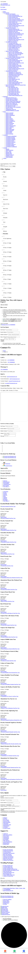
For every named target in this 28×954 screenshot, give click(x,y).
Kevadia (13, 107)
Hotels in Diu (8, 117)
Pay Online (5, 159)
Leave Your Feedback (7, 841)
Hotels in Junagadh (10, 130)
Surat (9, 108)
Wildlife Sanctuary (9, 150)
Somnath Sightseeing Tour (13, 29)
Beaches (7, 149)
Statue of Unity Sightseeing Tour (15, 52)
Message (2, 339)
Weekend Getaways (10, 154)
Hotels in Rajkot (9, 122)
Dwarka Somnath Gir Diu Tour (14, 45)
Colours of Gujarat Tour (13, 26)
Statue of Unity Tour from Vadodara (15, 53)
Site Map (5, 904)
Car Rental (5, 135)
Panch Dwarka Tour (7, 871)
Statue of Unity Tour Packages (12, 51)
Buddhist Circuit (9, 155)
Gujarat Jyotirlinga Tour (13, 64)
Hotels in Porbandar (10, 123)
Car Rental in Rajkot (10, 145)
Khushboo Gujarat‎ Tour (13, 76)
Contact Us (5, 833)
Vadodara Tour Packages (8, 860)
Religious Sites (9, 153)
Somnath (11, 100)
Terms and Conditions (7, 834)
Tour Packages (6, 12)
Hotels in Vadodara (10, 126)
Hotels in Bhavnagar (10, 129)
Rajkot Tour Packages (7, 858)
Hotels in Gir (8, 116)
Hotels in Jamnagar (10, 119)
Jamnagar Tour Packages (8, 856)
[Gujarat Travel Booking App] (9, 456)
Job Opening (5, 839)
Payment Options (6, 828)
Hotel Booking (6, 825)
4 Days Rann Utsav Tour (13, 90)
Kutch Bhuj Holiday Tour (13, 94)
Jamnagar (12, 104)
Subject (2, 433)
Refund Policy (6, 844)
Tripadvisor (7, 463)
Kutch (13, 102)
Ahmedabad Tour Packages (11, 70)
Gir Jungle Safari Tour (13, 43)
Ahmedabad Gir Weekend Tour (14, 44)
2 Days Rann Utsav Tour (13, 88)
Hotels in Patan (9, 132)
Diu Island (10, 105)
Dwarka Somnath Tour (13, 17)
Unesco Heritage (9, 157)
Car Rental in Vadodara (10, 139)
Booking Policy (6, 843)
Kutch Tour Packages (10, 84)
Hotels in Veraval (9, 124)
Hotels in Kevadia (9, 133)
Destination (5, 96)
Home (4, 11)
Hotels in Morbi (9, 131)
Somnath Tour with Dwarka (14, 32)
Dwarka (12, 98)
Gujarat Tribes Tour (12, 80)
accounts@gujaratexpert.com (11, 383)
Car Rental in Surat (10, 143)
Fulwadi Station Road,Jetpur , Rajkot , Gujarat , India (14, 888)
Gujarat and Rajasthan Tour (14, 83)
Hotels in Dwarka (9, 114)
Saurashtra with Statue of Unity (14, 54)
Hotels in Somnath (9, 112)
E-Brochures (5, 823)
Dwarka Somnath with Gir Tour (14, 23)
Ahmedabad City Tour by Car (14, 72)
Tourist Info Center (7, 824)
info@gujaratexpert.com (15, 378)
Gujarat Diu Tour (11, 77)
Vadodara (11, 103)
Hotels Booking (6, 481)
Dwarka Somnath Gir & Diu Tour (15, 20)
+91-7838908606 (4, 3)
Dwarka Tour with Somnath (14, 18)
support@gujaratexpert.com (14, 381)
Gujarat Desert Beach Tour (13, 75)
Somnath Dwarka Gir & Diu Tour (15, 34)
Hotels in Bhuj (9, 128)
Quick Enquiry (4, 9)
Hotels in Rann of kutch (11, 125)
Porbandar (12, 110)
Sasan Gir (13, 101)
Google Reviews (8, 465)
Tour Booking (6, 483)
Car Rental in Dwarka (10, 137)
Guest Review (6, 837)
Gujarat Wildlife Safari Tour (14, 47)
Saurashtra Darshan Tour (13, 24)
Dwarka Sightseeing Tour (13, 15)
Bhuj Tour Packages (19, 84)
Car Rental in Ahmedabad (11, 136)
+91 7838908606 (10, 360)
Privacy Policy (6, 836)
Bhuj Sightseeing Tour (13, 87)
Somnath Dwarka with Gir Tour (14, 37)
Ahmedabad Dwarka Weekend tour (15, 74)
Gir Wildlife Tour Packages (11, 41)
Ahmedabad (11, 97)
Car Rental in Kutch (10, 140)
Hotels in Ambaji (9, 118)
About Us (5, 480)
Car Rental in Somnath (10, 138)
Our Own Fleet (6, 821)
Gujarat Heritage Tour (12, 55)
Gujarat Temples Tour (12, 22)
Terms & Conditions (7, 899)
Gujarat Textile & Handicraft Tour (15, 82)
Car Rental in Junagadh (10, 142)
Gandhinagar (11, 109)
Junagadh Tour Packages (8, 857)
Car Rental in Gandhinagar (11, 146)
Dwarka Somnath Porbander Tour (15, 16)
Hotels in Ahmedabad (10, 115)
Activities (5, 147)
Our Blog (5, 818)
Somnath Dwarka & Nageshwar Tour (16, 33)
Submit (2, 340)
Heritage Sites (8, 152)
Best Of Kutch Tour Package (14, 91)
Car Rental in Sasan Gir (10, 144)
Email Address (4, 332)
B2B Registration (6, 822)
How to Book (6, 485)
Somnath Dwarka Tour (13, 31)
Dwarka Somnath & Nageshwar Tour (16, 19)
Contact (4, 158)
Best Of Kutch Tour (7, 873)
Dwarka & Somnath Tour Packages (13, 58)
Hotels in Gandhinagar (10, 121)
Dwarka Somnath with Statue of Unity (16, 25)
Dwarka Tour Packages (10, 13)
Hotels (4, 111)
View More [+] (6, 486)
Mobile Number (4, 334)
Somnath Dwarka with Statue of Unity (16, 39)
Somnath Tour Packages (11, 27)
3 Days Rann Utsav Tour (13, 89)
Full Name (3, 329)
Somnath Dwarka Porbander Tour (15, 30)
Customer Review (7, 484)
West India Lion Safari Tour (14, 50)
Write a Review (6, 840)
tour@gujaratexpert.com (12, 376)
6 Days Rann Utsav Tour (13, 93)
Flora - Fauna (8, 151)
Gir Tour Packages (7, 851)
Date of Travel (4, 337)
